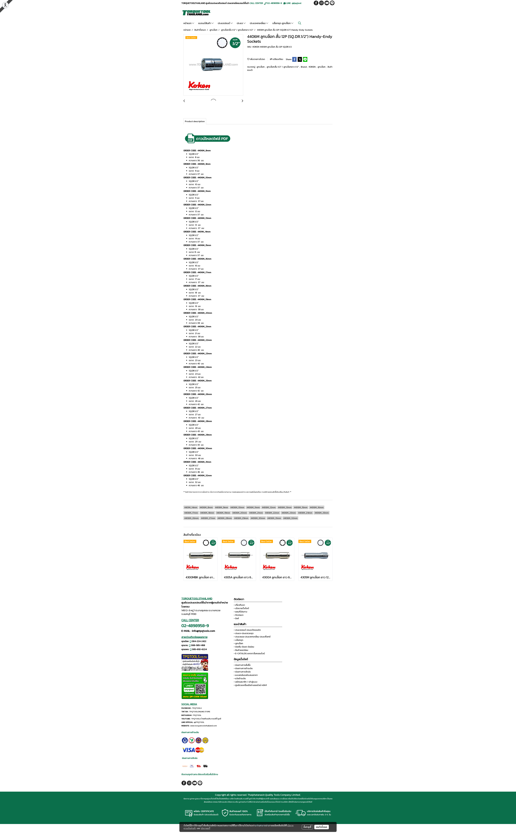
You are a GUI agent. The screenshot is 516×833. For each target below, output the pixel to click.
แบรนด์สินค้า (205, 23)
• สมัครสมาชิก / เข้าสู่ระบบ (245, 681)
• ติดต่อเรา (238, 615)
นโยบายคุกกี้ (205, 828)
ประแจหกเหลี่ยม (258, 23)
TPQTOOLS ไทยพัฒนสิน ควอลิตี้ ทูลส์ (206, 718)
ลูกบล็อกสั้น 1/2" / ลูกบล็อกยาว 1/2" (283, 66)
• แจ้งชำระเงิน (240, 678)
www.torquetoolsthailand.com (203, 725)
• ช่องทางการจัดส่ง (242, 671)
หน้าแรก (187, 23)
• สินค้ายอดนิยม (241, 650)
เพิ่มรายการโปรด (257, 59)
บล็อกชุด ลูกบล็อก (281, 23)
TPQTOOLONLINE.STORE (199, 711)
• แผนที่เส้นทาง (240, 611)
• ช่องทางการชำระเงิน (243, 668)
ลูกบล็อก (261, 66)
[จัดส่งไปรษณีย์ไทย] (191, 765)
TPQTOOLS (197, 708)
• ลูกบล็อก (238, 643)
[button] (300, 23)
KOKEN (312, 66)
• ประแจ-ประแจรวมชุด (244, 633)
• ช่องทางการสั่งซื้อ (242, 665)
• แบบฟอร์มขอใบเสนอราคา (246, 675)
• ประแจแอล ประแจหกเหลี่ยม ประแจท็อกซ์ (252, 636)
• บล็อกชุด (238, 640)
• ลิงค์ (236, 618)
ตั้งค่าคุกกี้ (307, 827)
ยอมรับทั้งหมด (321, 827)
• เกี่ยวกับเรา (239, 605)
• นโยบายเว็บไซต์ (241, 608)
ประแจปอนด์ (224, 23)
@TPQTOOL (199, 722)
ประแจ (240, 23)
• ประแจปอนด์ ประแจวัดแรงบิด (247, 630)
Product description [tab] (195, 121)
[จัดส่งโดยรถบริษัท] (198, 765)
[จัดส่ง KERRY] (184, 765)
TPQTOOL (197, 715)
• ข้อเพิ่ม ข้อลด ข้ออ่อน (244, 646)
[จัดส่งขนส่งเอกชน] (205, 765)
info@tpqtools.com (203, 631)
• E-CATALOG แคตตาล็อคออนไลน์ (249, 653)
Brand (304, 66)
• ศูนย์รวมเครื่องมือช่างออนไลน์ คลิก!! (250, 685)
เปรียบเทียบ (277, 59)
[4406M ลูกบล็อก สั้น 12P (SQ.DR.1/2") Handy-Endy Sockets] (213, 65)
